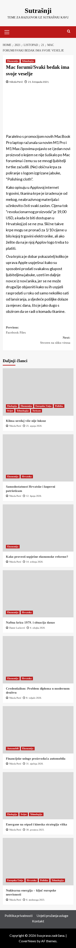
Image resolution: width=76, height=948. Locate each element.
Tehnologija (28, 61)
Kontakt (38, 921)
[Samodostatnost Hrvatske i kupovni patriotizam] (38, 458)
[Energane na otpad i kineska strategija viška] (38, 795)
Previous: (16, 330)
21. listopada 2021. (38, 81)
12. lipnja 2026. (34, 496)
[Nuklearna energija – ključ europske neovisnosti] (38, 861)
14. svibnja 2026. (34, 561)
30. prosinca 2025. (35, 829)
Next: (55, 340)
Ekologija (12, 406)
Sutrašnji (38, 10)
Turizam (36, 410)
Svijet (10, 410)
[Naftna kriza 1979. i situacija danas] (38, 593)
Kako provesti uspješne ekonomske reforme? (37, 556)
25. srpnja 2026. (34, 426)
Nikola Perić (16, 81)
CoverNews (27, 941)
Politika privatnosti (19, 916)
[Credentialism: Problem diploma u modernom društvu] (38, 659)
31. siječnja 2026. (34, 763)
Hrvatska (27, 476)
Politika (59, 406)
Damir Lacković (17, 627)
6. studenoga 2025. (35, 899)
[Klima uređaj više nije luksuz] (38, 391)
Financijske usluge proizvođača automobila (35, 758)
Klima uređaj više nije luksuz (26, 420)
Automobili (13, 748)
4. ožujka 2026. (37, 627)
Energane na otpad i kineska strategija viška (36, 824)
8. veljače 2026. (34, 698)
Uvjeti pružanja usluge (52, 916)
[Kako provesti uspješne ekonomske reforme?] (38, 528)
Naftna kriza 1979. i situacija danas (30, 622)
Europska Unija (43, 406)
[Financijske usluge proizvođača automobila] (38, 729)
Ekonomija (12, 61)
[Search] (68, 31)
